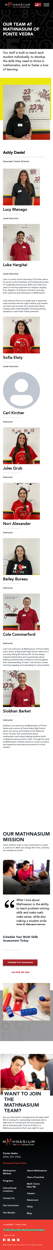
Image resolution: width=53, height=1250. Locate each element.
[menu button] (38, 5)
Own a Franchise (35, 1177)
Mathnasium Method (9, 1172)
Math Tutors (33, 1185)
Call (20, 972)
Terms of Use (9, 1235)
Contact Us (9, 1198)
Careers (31, 1193)
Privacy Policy (20, 1225)
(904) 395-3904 (12, 1157)
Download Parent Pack (14, 1163)
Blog (29, 1213)
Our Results (9, 1213)
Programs (8, 1181)
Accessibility (8, 1225)
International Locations (9, 1189)
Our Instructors (11, 1205)
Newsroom (32, 1200)
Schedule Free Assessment (20, 963)
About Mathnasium (37, 1171)
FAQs (30, 1207)
